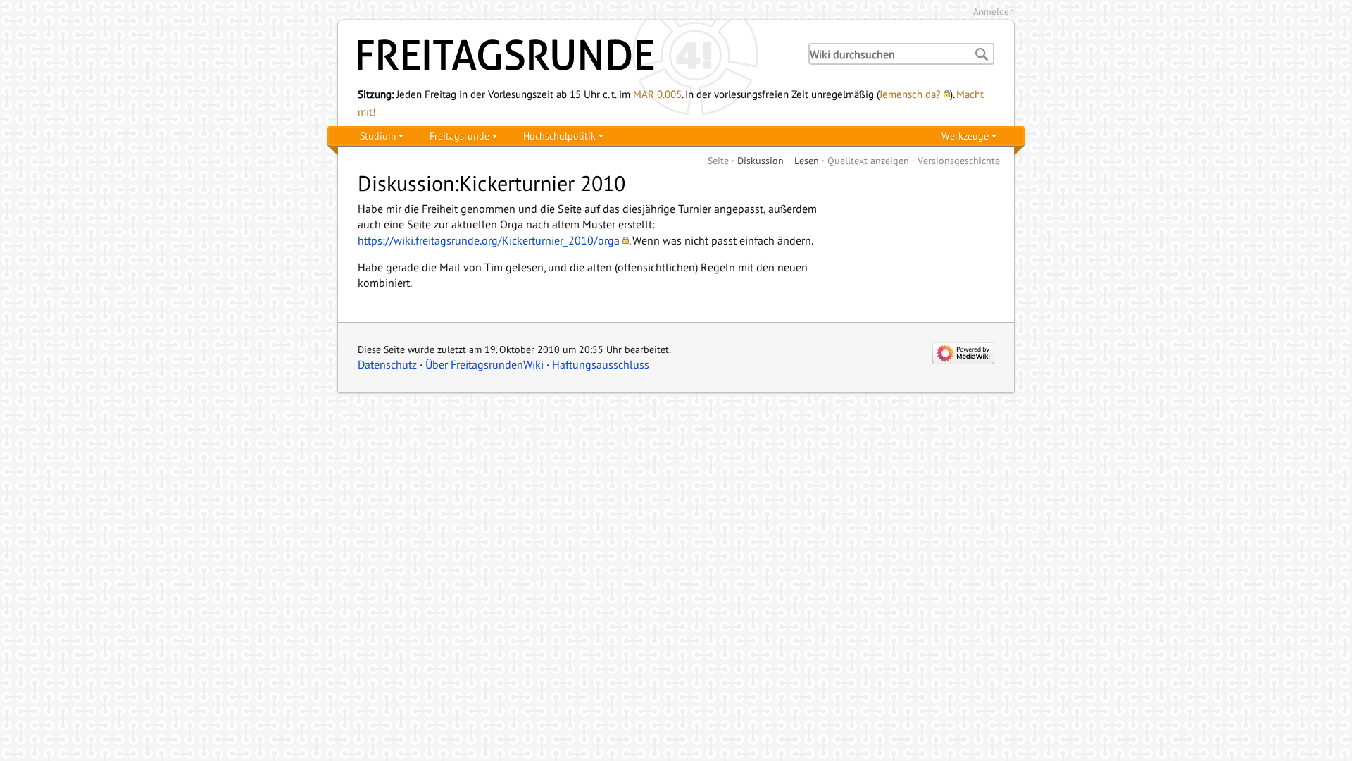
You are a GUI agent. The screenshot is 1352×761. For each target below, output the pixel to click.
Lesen (806, 160)
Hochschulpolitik (559, 135)
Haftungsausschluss (600, 364)
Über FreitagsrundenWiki (484, 364)
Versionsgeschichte (959, 160)
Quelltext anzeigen (868, 160)
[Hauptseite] (570, 54)
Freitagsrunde (459, 135)
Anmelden (993, 12)
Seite (718, 160)
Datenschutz (387, 364)
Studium (378, 135)
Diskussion (760, 160)
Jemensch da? (910, 94)
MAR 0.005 (657, 94)
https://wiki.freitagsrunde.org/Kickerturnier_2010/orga (489, 240)
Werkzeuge (965, 135)
